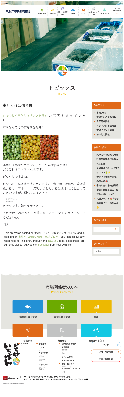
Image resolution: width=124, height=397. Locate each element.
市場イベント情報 (105, 130)
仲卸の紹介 (41, 360)
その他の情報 (103, 134)
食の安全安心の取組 (42, 359)
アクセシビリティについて (71, 370)
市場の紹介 (43, 353)
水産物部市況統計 (64, 349)
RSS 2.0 (53, 240)
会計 (39, 350)
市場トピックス (68, 364)
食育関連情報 (103, 121)
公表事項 (63, 353)
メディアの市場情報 (106, 126)
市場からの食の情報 (106, 117)
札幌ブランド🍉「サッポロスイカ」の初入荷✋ (108, 203)
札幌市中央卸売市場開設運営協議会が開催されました (107, 159)
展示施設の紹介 (41, 369)
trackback (43, 244)
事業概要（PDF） (42, 346)
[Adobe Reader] (46, 378)
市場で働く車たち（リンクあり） (25, 115)
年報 (62, 352)
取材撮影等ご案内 (69, 344)
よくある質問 (67, 357)
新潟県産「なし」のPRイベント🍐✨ (108, 170)
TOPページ (24, 344)
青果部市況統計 (64, 350)
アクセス (40, 355)
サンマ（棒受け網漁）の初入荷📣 (107, 179)
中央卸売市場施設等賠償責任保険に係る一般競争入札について (107, 189)
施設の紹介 (41, 368)
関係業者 (65, 347)
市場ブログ (102, 112)
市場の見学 (43, 364)
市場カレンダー (68, 360)
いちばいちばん (41, 356)
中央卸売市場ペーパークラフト (67, 366)
